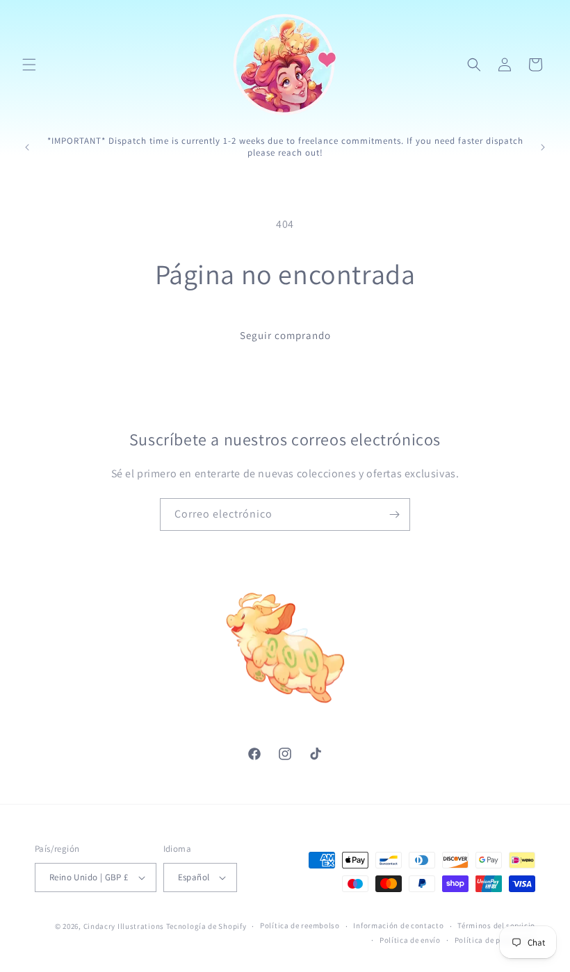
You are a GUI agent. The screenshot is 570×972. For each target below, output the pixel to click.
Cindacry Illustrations (123, 926)
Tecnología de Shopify (206, 926)
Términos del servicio (496, 925)
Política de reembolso (300, 925)
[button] (29, 64)
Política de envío (410, 940)
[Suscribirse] (394, 514)
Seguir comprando (285, 335)
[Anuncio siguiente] (543, 147)
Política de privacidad (495, 940)
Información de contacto (398, 925)
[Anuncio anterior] (27, 147)
